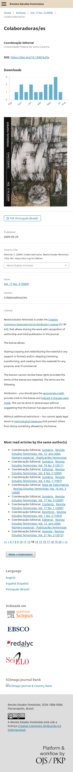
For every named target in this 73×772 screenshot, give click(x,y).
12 (28, 542)
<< (5, 542)
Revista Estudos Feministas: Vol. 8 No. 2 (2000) (38, 471)
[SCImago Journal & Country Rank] (29, 686)
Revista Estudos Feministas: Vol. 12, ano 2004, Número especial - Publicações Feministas (39, 453)
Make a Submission (21, 554)
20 (60, 542)
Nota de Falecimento (55, 485)
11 (24, 542)
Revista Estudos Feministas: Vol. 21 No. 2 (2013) (38, 533)
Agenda (47, 531)
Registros (48, 512)
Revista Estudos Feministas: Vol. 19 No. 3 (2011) (38, 463)
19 (56, 542)
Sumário (48, 450)
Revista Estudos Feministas (27, 4)
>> (66, 542)
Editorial (48, 469)
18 (52, 542)
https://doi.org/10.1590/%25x (30, 57)
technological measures (28, 421)
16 (44, 542)
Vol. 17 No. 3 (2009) (42, 13)
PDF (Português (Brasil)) (23, 218)
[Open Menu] (4, 4)
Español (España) (17, 583)
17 (48, 542)
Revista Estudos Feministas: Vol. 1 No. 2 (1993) (39, 514)
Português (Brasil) (17, 589)
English (11, 577)
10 (21, 542)
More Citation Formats (20, 265)
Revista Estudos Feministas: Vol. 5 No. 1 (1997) (38, 479)
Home (7, 13)
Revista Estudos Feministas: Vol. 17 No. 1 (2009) (38, 506)
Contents (48, 504)
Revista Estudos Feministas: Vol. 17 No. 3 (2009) (38, 498)
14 (36, 542)
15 (40, 542)
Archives (21, 13)
